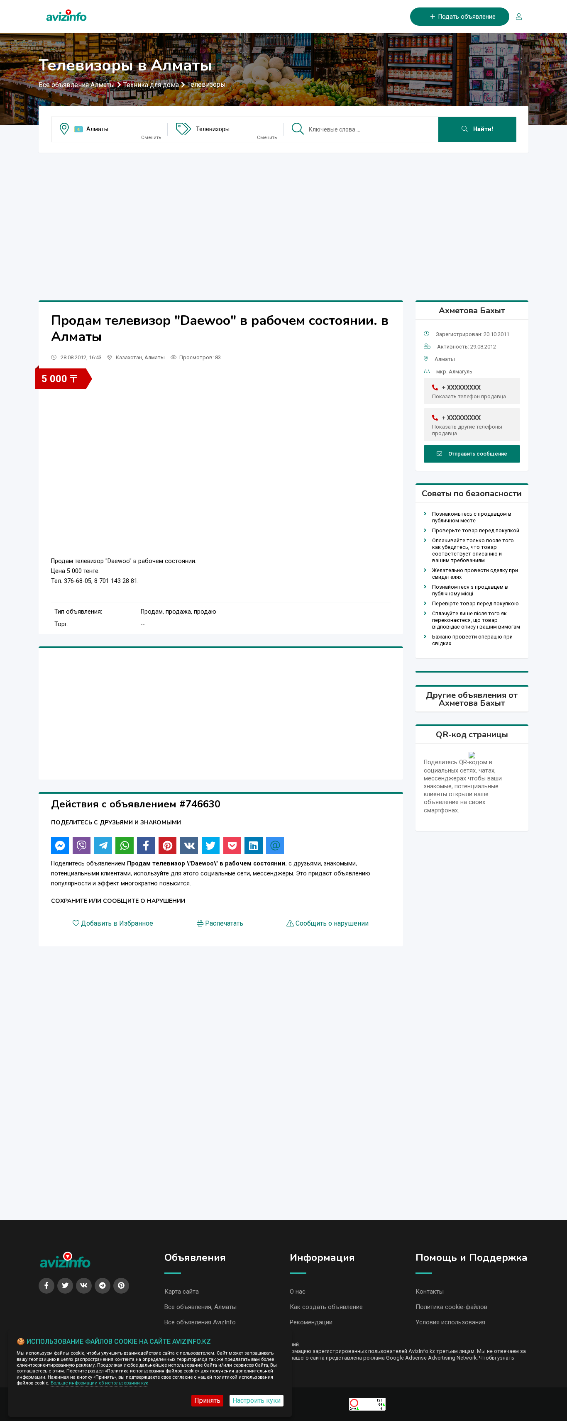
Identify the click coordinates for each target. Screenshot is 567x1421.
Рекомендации (311, 1322)
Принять (207, 1400)
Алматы (97, 129)
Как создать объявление (326, 1307)
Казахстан (129, 357)
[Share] (60, 845)
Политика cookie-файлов (451, 1307)
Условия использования (450, 1322)
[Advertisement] (283, 217)
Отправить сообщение (477, 454)
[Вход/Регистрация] (515, 17)
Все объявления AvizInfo (200, 1322)
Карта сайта (181, 1291)
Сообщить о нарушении (332, 923)
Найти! (482, 129)
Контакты (429, 1291)
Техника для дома (151, 85)
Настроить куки (256, 1400)
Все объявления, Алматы (200, 1307)
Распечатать (224, 923)
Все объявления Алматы (77, 85)
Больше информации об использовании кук (99, 1383)
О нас (297, 1291)
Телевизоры (206, 84)
